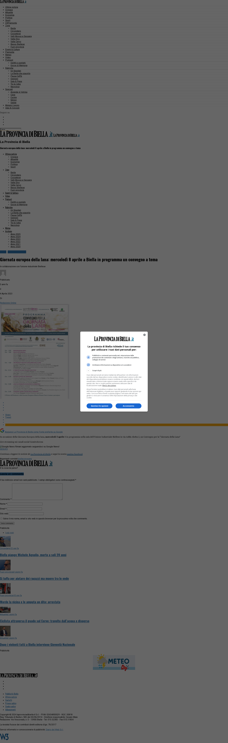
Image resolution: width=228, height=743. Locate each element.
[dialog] (114, 372)
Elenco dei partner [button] (109, 385)
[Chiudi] (144, 334)
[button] (114, 370)
